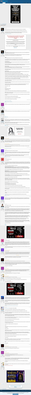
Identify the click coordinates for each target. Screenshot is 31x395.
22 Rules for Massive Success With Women (15, 386)
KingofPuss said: (6, 138)
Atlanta (3, 369)
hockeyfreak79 (2, 121)
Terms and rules (22, 390)
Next (3, 383)
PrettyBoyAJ (2, 277)
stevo (2, 31)
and (8, 156)
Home (29, 390)
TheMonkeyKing (2, 207)
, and (9, 101)
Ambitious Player (2, 243)
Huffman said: (6, 268)
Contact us (20, 390)
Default (1, 390)
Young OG (2, 299)
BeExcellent (2, 310)
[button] (12, 2)
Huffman (2, 261)
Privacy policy (25, 390)
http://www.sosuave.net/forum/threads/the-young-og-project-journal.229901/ (11, 305)
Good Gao (2, 106)
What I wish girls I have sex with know (8, 33)
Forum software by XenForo (15, 391)
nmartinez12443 (2, 161)
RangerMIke (2, 113)
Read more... (15, 47)
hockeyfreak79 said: (7, 143)
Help (27, 390)
